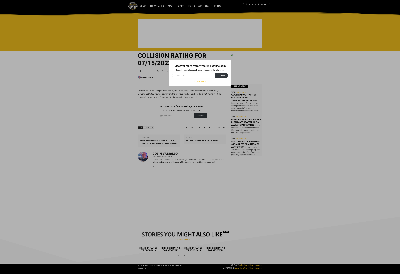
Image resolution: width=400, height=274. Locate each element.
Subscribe (221, 75)
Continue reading (200, 81)
